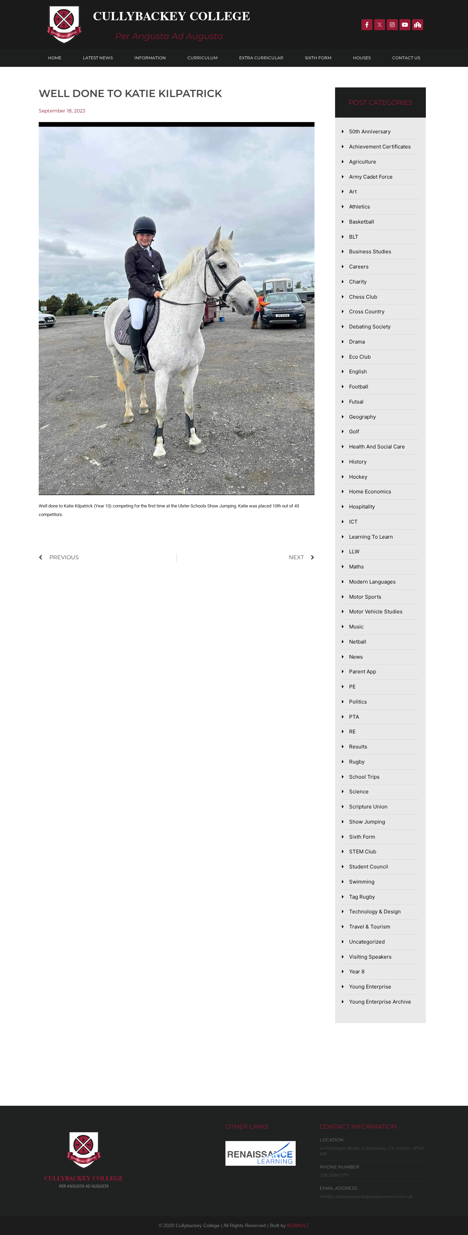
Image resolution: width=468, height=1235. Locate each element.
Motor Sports (365, 596)
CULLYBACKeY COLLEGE (83, 1178)
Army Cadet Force (371, 176)
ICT (353, 521)
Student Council (368, 866)
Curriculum (202, 57)
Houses (362, 57)
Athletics (359, 206)
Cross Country (366, 311)
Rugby (357, 761)
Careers (359, 266)
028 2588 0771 (334, 1175)
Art (353, 191)
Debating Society (370, 326)
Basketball (361, 221)
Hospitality (362, 506)
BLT (353, 236)
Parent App (362, 671)
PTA (354, 717)
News (356, 657)
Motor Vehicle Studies (376, 611)
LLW (354, 551)
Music (356, 626)
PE (352, 686)
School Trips (364, 777)
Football (358, 386)
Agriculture (362, 161)
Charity (358, 281)
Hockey (358, 476)
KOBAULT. (298, 1225)
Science (359, 791)
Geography (362, 416)
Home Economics (370, 491)
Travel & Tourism (369, 926)
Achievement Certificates (380, 146)
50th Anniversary (370, 131)
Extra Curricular (261, 57)
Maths (356, 566)
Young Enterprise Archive (380, 1001)
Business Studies (370, 251)
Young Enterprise (370, 986)
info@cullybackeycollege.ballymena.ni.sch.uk (366, 1196)
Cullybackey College (171, 15)
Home (54, 57)
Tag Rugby (362, 897)
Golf (354, 431)
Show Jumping (367, 821)
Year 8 (357, 971)
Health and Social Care (377, 446)
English (358, 371)
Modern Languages (372, 581)
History (358, 461)
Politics (358, 701)
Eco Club (360, 356)
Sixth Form (318, 57)
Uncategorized (367, 941)
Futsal (356, 401)
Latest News (98, 57)
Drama (357, 341)
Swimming (361, 881)
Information (150, 57)
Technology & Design (375, 911)
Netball (357, 641)
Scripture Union (368, 806)
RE (352, 731)
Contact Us (406, 57)
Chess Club (363, 296)
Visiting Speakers (370, 957)
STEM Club (362, 851)
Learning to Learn (371, 536)
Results (358, 746)
